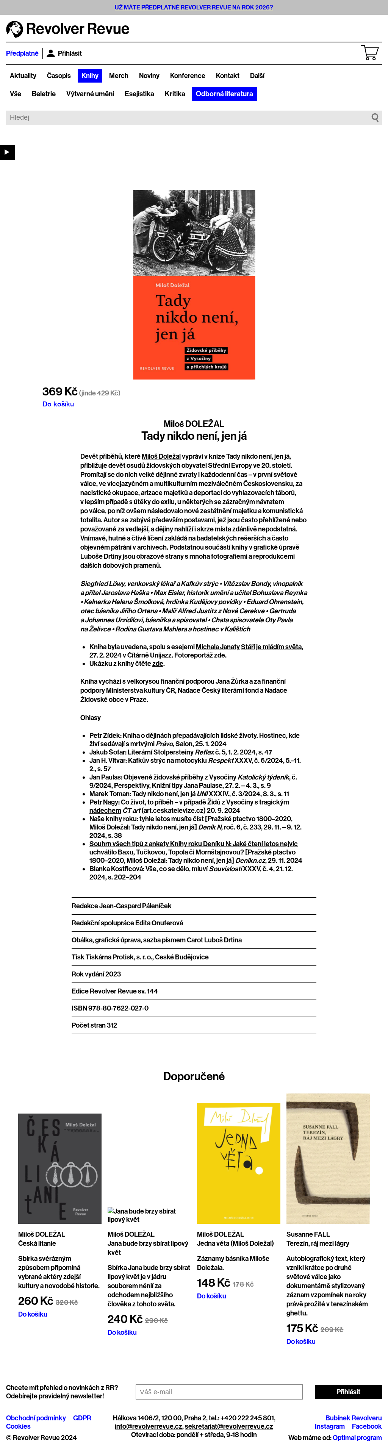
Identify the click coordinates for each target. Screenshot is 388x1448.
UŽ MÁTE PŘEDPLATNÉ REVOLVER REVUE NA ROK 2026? (194, 7)
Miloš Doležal (161, 456)
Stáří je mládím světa (271, 647)
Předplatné (22, 53)
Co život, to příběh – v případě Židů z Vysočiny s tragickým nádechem (189, 806)
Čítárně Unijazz (149, 655)
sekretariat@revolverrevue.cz (229, 1426)
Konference (187, 76)
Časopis (59, 76)
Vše (15, 94)
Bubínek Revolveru (353, 1418)
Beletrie (44, 94)
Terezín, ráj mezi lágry (317, 1243)
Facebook (367, 1426)
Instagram (330, 1426)
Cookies (18, 1426)
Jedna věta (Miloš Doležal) (235, 1243)
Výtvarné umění (90, 94)
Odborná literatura (224, 94)
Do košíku (58, 404)
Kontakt (227, 76)
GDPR (82, 1418)
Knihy (90, 76)
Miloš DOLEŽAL (194, 424)
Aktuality (23, 76)
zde (219, 655)
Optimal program (357, 1438)
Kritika (175, 94)
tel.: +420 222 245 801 (241, 1418)
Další (257, 76)
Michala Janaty (218, 647)
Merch (118, 76)
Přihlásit (70, 53)
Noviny (149, 76)
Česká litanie (37, 1243)
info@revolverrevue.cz (148, 1426)
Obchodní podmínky (36, 1418)
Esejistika (139, 94)
